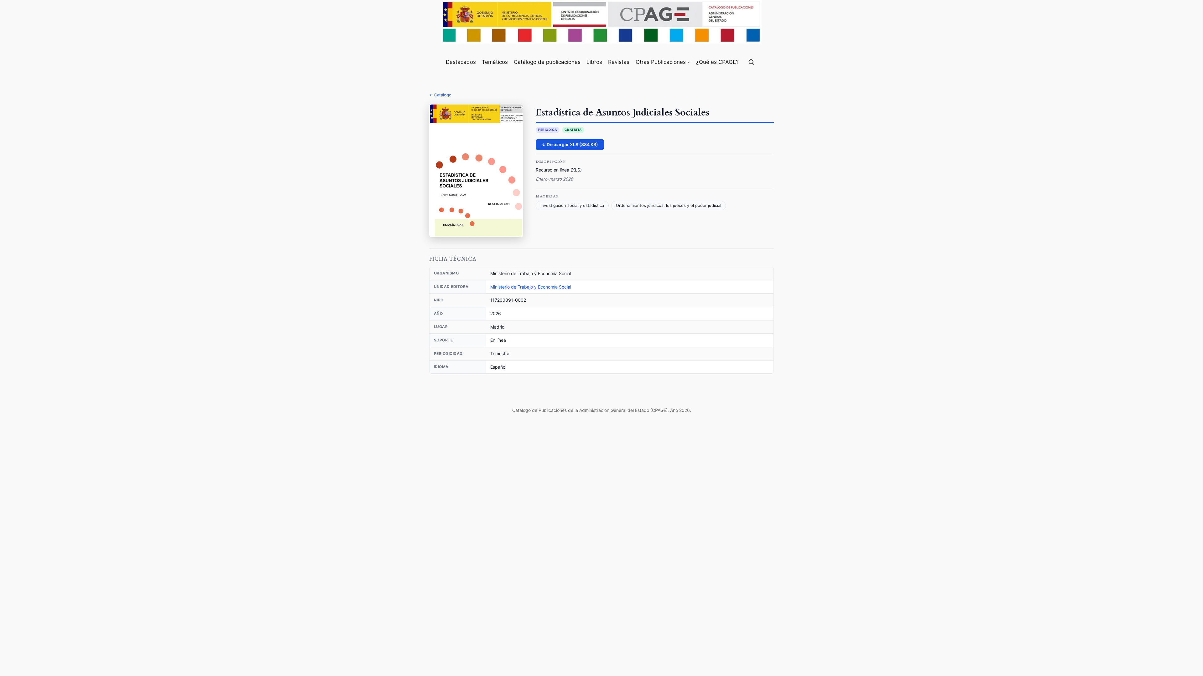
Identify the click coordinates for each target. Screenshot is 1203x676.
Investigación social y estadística (572, 205)
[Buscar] (751, 62)
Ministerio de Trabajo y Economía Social (530, 286)
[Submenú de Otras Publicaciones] (688, 62)
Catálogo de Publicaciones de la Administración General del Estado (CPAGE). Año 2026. (601, 410)
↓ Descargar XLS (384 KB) (570, 144)
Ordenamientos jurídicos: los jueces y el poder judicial (668, 205)
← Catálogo (440, 94)
